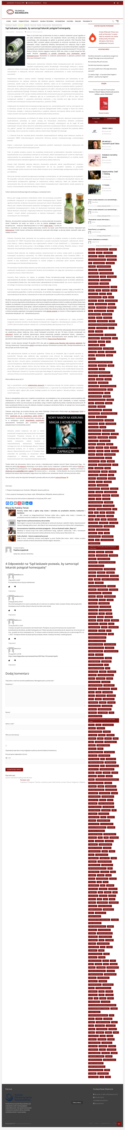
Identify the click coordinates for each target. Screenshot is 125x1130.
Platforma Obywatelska (96, 762)
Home (8, 21)
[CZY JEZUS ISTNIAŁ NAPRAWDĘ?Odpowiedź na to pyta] (86, 1091)
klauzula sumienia (103, 576)
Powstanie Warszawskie (96, 790)
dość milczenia (93, 386)
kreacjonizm (93, 603)
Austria (114, 290)
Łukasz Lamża (113, 627)
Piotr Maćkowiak (104, 755)
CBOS (111, 321)
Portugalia (92, 786)
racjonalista (99, 841)
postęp (101, 786)
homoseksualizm (94, 488)
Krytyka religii (93, 606)
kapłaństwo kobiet (104, 559)
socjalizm (92, 902)
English (92, 417)
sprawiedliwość (100, 913)
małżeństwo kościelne (96, 644)
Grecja (107, 468)
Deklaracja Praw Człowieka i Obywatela (100, 362)
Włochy (108, 1032)
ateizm (91, 290)
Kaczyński (100, 552)
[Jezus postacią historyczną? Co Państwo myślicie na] (86, 1097)
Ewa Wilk (114, 434)
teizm (105, 964)
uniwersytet (105, 1001)
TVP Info (109, 991)
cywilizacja (92, 352)
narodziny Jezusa (104, 689)
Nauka (14, 25)
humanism (105, 488)
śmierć (112, 899)
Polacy (98, 772)
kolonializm (99, 583)
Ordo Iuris (101, 728)
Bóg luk (110, 311)
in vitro (91, 499)
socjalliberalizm (102, 902)
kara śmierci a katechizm (96, 565)
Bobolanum (112, 307)
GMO (115, 464)
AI (90, 263)
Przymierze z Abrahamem (96, 831)
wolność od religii (94, 1042)
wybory (102, 1049)
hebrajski (103, 475)
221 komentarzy (107, 190)
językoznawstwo (107, 536)
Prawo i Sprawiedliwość (106, 803)
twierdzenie (93, 995)
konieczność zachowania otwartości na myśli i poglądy (50, 469)
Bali (105, 297)
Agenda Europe (111, 256)
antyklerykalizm (94, 280)
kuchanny (92, 617)
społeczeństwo (108, 909)
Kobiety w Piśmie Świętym (110, 579)
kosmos (110, 600)
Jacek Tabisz (112, 519)
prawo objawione (94, 810)
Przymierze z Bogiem (95, 834)
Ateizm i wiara (107, 128)
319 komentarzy (107, 149)
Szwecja (102, 957)
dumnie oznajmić (51, 311)
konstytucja (113, 589)
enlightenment (101, 417)
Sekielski (107, 892)
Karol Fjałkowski (109, 569)
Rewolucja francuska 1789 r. (97, 868)
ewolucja (112, 437)
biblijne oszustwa (101, 304)
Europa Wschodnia (95, 430)
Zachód (114, 1053)
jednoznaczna (9, 230)
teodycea (113, 964)
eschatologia (93, 423)
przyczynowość (94, 824)
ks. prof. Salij (93, 613)
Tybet (101, 995)
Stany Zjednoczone (95, 923)
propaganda (93, 813)
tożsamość (103, 981)
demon (111, 365)
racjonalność (93, 844)
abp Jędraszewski (102, 249)
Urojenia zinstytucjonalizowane (98, 1015)
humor (91, 492)
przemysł (92, 820)
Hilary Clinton (102, 478)
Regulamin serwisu (105, 1123)
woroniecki (103, 1046)
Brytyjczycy (108, 317)
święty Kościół (94, 947)
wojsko (110, 1036)
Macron (102, 630)
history (99, 482)
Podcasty (34, 21)
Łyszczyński (93, 630)
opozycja (92, 728)
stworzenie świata (104, 930)
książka (109, 613)
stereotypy (93, 930)
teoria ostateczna (112, 967)
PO (102, 766)
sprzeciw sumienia (95, 916)
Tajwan (106, 960)
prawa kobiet (93, 793)
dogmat (92, 379)
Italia (91, 519)
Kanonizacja (113, 555)
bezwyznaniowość (111, 300)
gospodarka (99, 468)
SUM (81, 411)
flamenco (114, 451)
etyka (101, 423)
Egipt (91, 403)
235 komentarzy (107, 162)
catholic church (102, 321)
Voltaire (99, 1018)
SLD (99, 899)
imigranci (114, 495)
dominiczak (93, 382)
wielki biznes (48, 225)
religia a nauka (93, 858)
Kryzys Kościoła (105, 606)
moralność (92, 675)
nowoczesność (107, 706)
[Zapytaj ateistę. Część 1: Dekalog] (94, 171)
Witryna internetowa (12, 735)
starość (110, 926)
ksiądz (101, 613)
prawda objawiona (108, 796)
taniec (113, 960)
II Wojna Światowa (95, 495)
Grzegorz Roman (94, 471)
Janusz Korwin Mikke (95, 526)
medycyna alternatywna (96, 658)
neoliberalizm (100, 695)
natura (91, 692)
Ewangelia (92, 437)
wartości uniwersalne (103, 1022)
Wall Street (108, 1018)
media (91, 654)
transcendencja (108, 984)
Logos (111, 624)
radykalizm (107, 848)
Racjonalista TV (10, 1123)
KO (91, 579)
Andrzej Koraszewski (106, 273)
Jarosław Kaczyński (102, 529)
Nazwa (8, 712)
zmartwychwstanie (109, 1060)
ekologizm (92, 406)
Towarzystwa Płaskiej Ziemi (57, 339)
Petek (100, 748)
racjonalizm (109, 841)
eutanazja (105, 434)
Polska (39, 25)
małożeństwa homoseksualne (98, 634)
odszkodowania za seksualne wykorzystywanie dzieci (102, 720)
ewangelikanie (103, 437)
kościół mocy (93, 600)
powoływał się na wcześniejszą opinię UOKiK (26, 416)
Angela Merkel (94, 276)
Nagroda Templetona (95, 685)
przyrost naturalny (110, 834)
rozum (108, 875)
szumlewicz (93, 957)
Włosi (115, 1032)
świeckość (109, 940)
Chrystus (98, 331)
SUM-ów (81, 466)
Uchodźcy (109, 995)
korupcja (92, 596)
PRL (114, 810)
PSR (106, 837)
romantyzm (105, 872)
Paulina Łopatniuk (37, 32)
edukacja (110, 400)
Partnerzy (115, 1123)
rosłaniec (92, 875)
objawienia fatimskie (104, 709)
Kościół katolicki (109, 596)
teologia (92, 967)
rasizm (104, 851)
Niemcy (98, 699)
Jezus (106, 533)
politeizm (106, 772)
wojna (102, 1036)
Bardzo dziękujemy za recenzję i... (98, 239)
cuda (102, 345)
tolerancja (92, 977)
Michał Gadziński (94, 661)
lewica (100, 620)
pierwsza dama (109, 752)
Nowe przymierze (94, 706)
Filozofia (92, 451)
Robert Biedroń (94, 872)
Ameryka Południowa (103, 266)
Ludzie (104, 627)
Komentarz (9, 684)
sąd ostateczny (94, 885)
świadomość (93, 940)
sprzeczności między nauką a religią (99, 919)
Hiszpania (107, 482)
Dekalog (92, 358)
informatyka (108, 502)
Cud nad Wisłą (94, 345)
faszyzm (110, 444)
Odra (111, 712)
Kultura (70, 21)
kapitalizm (92, 559)
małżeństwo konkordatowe (97, 641)
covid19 (101, 341)
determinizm (93, 369)
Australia (105, 290)
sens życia (103, 895)
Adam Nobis (108, 253)
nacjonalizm (106, 682)
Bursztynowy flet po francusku (98, 62)
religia (91, 854)
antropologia (111, 276)
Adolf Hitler (93, 256)
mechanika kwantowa (111, 651)
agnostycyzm (111, 259)
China (111, 328)
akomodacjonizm (99, 263)
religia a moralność (102, 854)
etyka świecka (93, 427)
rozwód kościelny (102, 878)
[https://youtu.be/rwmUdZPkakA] (68, 1091)
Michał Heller (106, 661)
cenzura (92, 328)
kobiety (97, 579)
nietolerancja (93, 702)
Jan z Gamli (114, 523)
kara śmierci (93, 562)
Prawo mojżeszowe (95, 807)
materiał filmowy (60, 477)
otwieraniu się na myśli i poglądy (19, 471)
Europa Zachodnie (95, 434)
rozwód (92, 878)
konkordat (92, 589)
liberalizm (114, 620)
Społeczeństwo (57, 25)
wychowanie (111, 1049)
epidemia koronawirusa (96, 420)
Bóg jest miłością (100, 311)
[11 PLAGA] (94, 185)
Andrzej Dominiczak (105, 270)
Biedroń (111, 304)
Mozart (92, 678)
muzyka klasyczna (94, 682)
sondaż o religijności (105, 906)
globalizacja (93, 464)
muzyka (110, 678)
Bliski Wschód (101, 307)
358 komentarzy (107, 133)
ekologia (108, 403)
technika (98, 964)
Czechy (101, 352)
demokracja (102, 365)
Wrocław (112, 1046)
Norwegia (111, 702)
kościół (100, 596)
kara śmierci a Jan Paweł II (107, 562)
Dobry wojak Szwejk (105, 376)
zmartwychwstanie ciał (96, 1063)
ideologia (99, 492)
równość (100, 875)
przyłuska (111, 827)
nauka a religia (107, 692)
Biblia (91, 304)
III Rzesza (106, 495)
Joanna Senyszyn (94, 543)
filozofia (100, 451)
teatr (91, 964)
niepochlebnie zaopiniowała (35, 420)
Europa (103, 427)
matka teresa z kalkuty (96, 651)
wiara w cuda (110, 1025)
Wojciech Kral (93, 1036)
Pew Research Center (96, 752)
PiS (102, 759)
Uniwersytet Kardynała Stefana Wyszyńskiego (102, 1005)
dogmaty (99, 379)
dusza (107, 393)
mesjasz (108, 658)
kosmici (102, 600)
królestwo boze (104, 603)
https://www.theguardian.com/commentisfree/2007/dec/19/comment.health (33, 656)
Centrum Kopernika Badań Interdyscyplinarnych (103, 324)
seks (115, 892)
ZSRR (107, 1070)
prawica (103, 800)
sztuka (106, 954)
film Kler (113, 447)
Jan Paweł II (103, 523)
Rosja (113, 872)
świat (101, 940)
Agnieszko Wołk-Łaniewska (97, 259)
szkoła (101, 950)
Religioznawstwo (94, 865)
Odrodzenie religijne (95, 716)
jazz (101, 533)
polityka (109, 776)
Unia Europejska (94, 1001)
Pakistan (102, 735)
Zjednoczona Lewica (95, 1060)
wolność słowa (107, 1042)
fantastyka (101, 444)
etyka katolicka (111, 423)
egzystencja (99, 403)
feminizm (99, 447)
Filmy (15, 21)
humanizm (114, 488)
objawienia (92, 709)
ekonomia (101, 406)
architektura (104, 283)
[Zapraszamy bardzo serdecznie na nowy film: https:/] (77, 1097)
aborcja (92, 249)
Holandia (92, 485)
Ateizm (114, 287)
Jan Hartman (93, 523)
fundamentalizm (110, 454)
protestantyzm (104, 813)
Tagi (96, 122)
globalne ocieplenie (105, 464)
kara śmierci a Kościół (95, 569)
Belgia (101, 300)
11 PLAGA (105, 185)
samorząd (110, 885)
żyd (102, 1077)
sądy (102, 885)
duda (110, 389)
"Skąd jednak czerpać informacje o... (99, 219)
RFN (110, 868)
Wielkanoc (112, 1029)
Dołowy (108, 379)
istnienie (110, 516)
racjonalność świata (105, 844)
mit (106, 665)
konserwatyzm (103, 589)
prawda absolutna (94, 796)
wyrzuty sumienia (94, 1053)
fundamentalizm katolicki (96, 458)
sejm (100, 892)
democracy (93, 365)
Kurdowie (108, 617)
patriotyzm (99, 742)
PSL (100, 837)
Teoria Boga (101, 967)
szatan (109, 947)
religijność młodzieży (104, 861)
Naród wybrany (109, 685)
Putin (91, 841)
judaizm (92, 552)
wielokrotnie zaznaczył (36, 385)
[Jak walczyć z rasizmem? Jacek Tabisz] (94, 141)
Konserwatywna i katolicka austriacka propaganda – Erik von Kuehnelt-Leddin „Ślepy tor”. (46, 528)
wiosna (91, 1032)
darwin (91, 355)
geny (103, 461)
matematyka (109, 647)
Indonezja (106, 499)
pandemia (92, 738)
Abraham (113, 249)
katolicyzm (110, 572)
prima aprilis (106, 810)
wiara (91, 1025)
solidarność (93, 906)
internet (92, 509)
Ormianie (106, 731)
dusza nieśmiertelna (95, 396)
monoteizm (112, 671)
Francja (92, 454)
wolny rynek (93, 1046)
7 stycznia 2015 (9, 32)
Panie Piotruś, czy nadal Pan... (97, 229)
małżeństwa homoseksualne (97, 637)
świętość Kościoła (103, 943)
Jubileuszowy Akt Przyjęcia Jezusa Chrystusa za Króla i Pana (103, 547)
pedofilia (92, 745)
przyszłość (92, 837)
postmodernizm (110, 786)
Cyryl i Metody (108, 348)
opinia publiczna (108, 725)
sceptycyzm (113, 889)
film (107, 447)
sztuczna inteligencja (95, 954)
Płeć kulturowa (94, 766)
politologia (92, 776)
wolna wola (102, 1039)
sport (91, 913)
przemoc (111, 817)
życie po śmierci (103, 1073)
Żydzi (107, 1077)
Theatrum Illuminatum (96, 974)
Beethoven (93, 300)
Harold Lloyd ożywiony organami (98, 65)
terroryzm (110, 971)
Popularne (96, 118)
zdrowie (109, 1056)
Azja (109, 294)
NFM (91, 699)
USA (111, 1015)
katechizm (101, 572)
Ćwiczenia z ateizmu (95, 348)
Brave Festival (107, 314)
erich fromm (109, 420)
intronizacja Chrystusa (104, 509)
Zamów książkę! (104, 113)
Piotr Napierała (94, 759)
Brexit (99, 317)
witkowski (100, 1032)
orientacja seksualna (95, 731)
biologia (92, 307)
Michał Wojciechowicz (96, 665)
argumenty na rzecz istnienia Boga (99, 287)
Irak (115, 509)
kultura (100, 617)
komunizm (111, 586)
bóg (91, 311)
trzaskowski (93, 991)
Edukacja (8, 25)
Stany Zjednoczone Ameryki (97, 926)
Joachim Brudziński (107, 540)
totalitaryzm (93, 981)
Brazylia (92, 317)
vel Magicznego (73, 411)
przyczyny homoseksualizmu (97, 827)
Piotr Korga (93, 755)
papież (100, 738)
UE (90, 998)
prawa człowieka (111, 790)
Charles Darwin (102, 328)
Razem (112, 851)
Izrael (103, 519)
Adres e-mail (9, 724)
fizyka (107, 451)
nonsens (102, 702)
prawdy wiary (93, 800)
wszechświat (93, 1049)
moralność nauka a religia (105, 675)
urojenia (114, 1008)
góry (91, 468)
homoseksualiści (102, 485)
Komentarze (111, 118)
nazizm (91, 695)
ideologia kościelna (110, 492)
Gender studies (94, 461)
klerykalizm (114, 576)
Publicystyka (24, 21)
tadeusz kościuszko (95, 960)
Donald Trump (103, 382)
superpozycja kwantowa (104, 933)
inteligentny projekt (95, 505)
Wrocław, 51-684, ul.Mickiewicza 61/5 (106, 1094)
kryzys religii (93, 610)
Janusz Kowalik (109, 526)
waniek (91, 1022)
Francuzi (99, 454)
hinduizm (111, 478)
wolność (111, 1039)
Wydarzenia (60, 21)
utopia (91, 1018)
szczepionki (93, 950)
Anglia (103, 276)
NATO (114, 689)
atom (98, 290)
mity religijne (93, 671)
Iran (91, 512)
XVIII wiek (105, 1053)
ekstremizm (107, 410)
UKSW (110, 998)
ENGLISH (78, 21)
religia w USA (104, 858)
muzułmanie (100, 678)
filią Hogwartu (21, 466)
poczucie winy (93, 769)
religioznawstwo (107, 865)
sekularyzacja (93, 895)
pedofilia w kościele (103, 745)
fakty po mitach (105, 441)
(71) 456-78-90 (99, 1097)
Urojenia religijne (94, 1012)
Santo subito (93, 889)
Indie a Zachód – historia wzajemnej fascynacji (32, 536)
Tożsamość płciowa (95, 984)
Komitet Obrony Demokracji (97, 586)
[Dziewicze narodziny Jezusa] (94, 155)
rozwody (113, 878)
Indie (98, 499)
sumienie (92, 933)
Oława (91, 725)
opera (98, 725)
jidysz (91, 540)
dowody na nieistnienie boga (97, 389)
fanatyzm (92, 444)
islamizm (92, 516)
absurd (99, 253)
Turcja (101, 991)
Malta (110, 634)
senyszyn (112, 895)
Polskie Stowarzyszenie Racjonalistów (107, 779)
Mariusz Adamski (110, 644)
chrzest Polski (106, 338)
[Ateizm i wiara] (94, 128)
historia (92, 482)
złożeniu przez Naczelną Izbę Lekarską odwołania (65, 343)
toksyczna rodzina (110, 974)
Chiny (91, 331)
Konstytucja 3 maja (95, 593)
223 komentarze (107, 179)
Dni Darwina (93, 376)
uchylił (31, 345)
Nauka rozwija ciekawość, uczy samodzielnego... (102, 199)
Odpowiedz (12, 591)
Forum (45, 3)
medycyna (29, 32)
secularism (92, 892)
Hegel (111, 475)
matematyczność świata (96, 647)
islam (102, 512)
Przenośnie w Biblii (103, 820)
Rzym (105, 882)
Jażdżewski (93, 533)
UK (96, 998)
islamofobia (101, 516)
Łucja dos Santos (94, 627)
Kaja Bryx (109, 552)
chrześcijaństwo (110, 335)
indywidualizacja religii (96, 502)
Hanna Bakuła (93, 475)
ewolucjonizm (93, 441)
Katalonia (92, 572)
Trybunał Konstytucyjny (103, 988)
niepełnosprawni (108, 699)
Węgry (114, 1022)
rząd (99, 882)
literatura (103, 624)
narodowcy (93, 689)
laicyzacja (92, 620)
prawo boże (93, 803)
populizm (108, 783)
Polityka (33, 25)
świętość (92, 943)
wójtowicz (92, 1039)
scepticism (103, 889)
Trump (91, 988)
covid (114, 338)
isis (96, 512)
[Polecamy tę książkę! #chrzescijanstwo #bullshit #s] (68, 1097)
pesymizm (92, 748)
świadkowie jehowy (105, 936)
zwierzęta (92, 1073)
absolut (92, 253)
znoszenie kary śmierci (96, 1070)
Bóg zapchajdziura (94, 314)
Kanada (92, 555)
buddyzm (92, 321)
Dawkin (110, 355)
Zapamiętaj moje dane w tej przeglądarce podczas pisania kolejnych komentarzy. (31, 750)
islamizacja (110, 512)
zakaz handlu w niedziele (96, 1056)
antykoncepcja (105, 280)
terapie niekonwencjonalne (97, 971)
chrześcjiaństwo (94, 338)
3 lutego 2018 (106, 177)
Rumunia (92, 882)
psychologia (114, 837)
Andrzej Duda (93, 273)
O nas (96, 1123)
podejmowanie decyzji (107, 769)
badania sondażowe (95, 297)
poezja (91, 772)
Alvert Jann (110, 263)
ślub (105, 899)
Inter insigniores (108, 505)
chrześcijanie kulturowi (96, 335)
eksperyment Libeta (95, 410)
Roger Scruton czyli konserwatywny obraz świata (33, 521)
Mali (109, 630)
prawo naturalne (108, 807)
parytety (108, 738)
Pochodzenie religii (112, 766)
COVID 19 (93, 341)
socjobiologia (113, 902)
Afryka (101, 256)
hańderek (112, 471)
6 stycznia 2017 (107, 146)
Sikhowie (92, 899)
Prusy (103, 817)
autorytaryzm (93, 294)
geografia (110, 461)
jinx (97, 540)
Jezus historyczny (94, 536)
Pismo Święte (111, 759)
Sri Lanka (114, 919)
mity (107, 668)
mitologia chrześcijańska (96, 668)
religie (113, 858)
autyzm (102, 294)
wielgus (92, 1029)
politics (115, 772)
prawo (110, 800)
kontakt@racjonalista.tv (34, 3)
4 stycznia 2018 (107, 160)
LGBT (107, 620)
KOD (91, 583)
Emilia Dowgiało (94, 413)
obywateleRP (102, 712)
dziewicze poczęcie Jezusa (97, 400)
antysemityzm (93, 283)
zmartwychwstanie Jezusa (97, 1066)
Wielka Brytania (102, 1029)
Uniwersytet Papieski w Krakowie (99, 1008)
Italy (97, 519)
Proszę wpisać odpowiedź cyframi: (16, 754)
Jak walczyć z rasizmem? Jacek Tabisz (110, 142)
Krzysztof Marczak (105, 610)
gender (109, 458)
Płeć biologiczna (110, 762)
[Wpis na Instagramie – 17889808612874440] (77, 1091)
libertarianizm (93, 624)
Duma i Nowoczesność (96, 393)
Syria (102, 947)
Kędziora (92, 576)
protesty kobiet (94, 817)
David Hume (100, 355)
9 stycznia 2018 (107, 131)
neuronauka (111, 695)
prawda (114, 793)
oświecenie (93, 735)
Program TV (87, 21)
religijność (92, 861)
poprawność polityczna (96, 783)
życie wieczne (93, 1077)
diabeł (102, 369)
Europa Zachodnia (108, 430)
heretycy (92, 478)
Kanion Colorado (101, 555)
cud (108, 341)
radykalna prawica (94, 851)
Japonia (92, 529)
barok (111, 297)
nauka (98, 692)
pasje (91, 742)
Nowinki (20, 25)
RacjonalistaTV (99, 1103)
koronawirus (107, 593)
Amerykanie (93, 270)
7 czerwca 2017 (107, 188)
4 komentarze (19, 32)
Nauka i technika (46, 21)
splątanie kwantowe (95, 909)
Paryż (115, 738)
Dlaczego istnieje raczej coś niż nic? (99, 372)
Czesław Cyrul (111, 352)
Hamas (104, 471)
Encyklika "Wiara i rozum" (109, 413)
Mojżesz (102, 671)
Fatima (91, 447)
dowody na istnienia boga (108, 386)
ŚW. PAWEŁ (93, 936)
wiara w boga (99, 1025)
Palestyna (110, 735)
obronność (92, 712)
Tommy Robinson (103, 977)
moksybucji (9, 334)
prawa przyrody (104, 793)
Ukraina (103, 998)
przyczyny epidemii (107, 824)
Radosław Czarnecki (95, 848)
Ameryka (92, 266)
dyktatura (106, 396)
